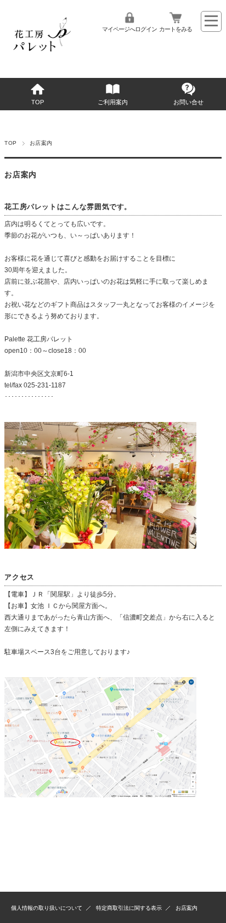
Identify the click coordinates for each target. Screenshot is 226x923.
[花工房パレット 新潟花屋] (40, 58)
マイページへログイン (129, 29)
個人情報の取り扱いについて (46, 908)
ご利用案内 (113, 102)
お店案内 (186, 908)
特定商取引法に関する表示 (129, 908)
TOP (37, 102)
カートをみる (175, 29)
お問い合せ (188, 102)
